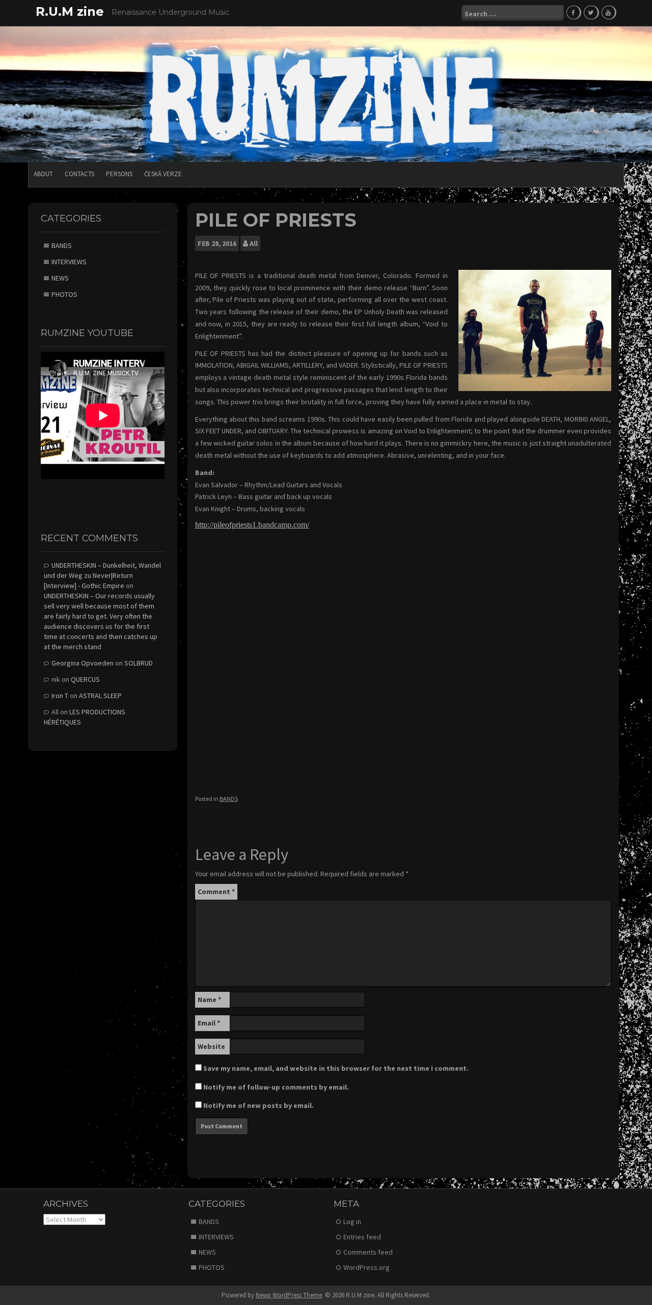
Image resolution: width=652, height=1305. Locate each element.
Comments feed (368, 1252)
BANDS (229, 798)
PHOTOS (64, 294)
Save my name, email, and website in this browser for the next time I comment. (336, 1068)
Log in (352, 1221)
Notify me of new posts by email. (258, 1105)
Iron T (59, 695)
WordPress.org (366, 1267)
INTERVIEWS (69, 261)
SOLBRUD (138, 663)
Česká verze (163, 174)
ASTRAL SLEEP (100, 695)
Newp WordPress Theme (289, 1295)
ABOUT (43, 174)
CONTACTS (79, 174)
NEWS (60, 278)
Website (211, 1046)
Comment (216, 891)
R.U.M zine (70, 11)
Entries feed (362, 1236)
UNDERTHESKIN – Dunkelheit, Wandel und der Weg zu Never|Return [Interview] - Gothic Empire (102, 575)
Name (209, 999)
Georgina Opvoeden (82, 663)
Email (209, 1023)
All (254, 243)
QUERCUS (85, 679)
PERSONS (119, 174)
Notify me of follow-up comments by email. (276, 1087)
